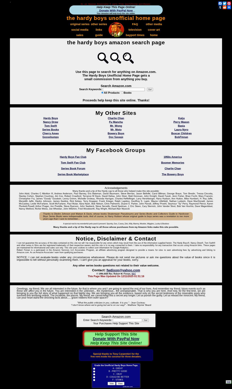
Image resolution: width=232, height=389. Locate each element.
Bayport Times (135, 35)
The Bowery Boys (173, 174)
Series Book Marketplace (73, 174)
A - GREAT (118, 368)
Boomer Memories (172, 162)
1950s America (173, 157)
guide (99, 35)
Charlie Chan (173, 168)
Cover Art (154, 29)
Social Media (79, 29)
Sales (79, 35)
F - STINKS (117, 380)
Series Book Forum (73, 168)
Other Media (154, 24)
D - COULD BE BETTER (117, 377)
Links (99, 29)
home (154, 35)
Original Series (79, 24)
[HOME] (116, 36)
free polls (136, 386)
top (228, 381)
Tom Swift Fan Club (73, 162)
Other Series (99, 24)
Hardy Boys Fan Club (73, 157)
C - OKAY (117, 374)
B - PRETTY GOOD (118, 371)
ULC (134, 274)
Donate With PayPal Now (116, 10)
